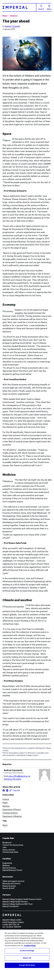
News (5, 16)
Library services (9, 850)
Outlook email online (10, 852)
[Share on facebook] (4, 790)
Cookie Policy (30, 946)
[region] (27, 950)
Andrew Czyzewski (12, 26)
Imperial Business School (12, 870)
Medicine (6, 865)
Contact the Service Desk (13, 845)
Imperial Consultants (11, 906)
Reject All (27, 958)
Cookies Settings (27, 951)
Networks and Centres (11, 883)
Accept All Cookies (27, 965)
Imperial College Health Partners (15, 901)
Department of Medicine (12, 816)
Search (41, 9)
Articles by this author (12, 779)
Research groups (9, 886)
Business (6, 806)
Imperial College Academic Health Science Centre (22, 899)
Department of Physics (12, 809)
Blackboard (7, 842)
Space (5, 825)
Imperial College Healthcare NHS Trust (18, 904)
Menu (49, 9)
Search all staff (8, 888)
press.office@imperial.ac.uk (19, 776)
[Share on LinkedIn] (7, 790)
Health (5, 803)
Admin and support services (13, 881)
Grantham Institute (10, 813)
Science (13, 16)
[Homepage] (19, 7)
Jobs (4, 847)
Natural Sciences (9, 868)
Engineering (7, 863)
